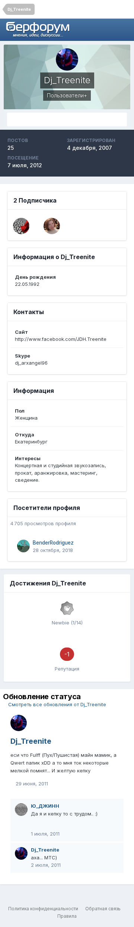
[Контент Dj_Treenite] (67, 119)
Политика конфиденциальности (43, 908)
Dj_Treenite (30, 741)
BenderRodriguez (53, 543)
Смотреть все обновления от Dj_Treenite (56, 704)
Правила (67, 916)
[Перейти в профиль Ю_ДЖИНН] (21, 809)
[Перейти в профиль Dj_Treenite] (18, 723)
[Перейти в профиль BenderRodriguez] (23, 546)
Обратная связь (103, 908)
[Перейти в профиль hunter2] (21, 226)
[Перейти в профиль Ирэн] (52, 226)
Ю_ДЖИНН (45, 806)
